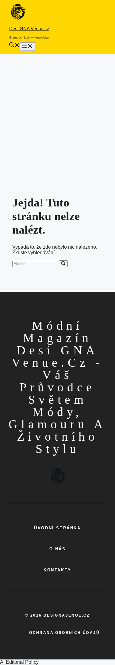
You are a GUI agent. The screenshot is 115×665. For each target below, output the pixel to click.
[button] (14, 46)
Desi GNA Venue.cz (29, 28)
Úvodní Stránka (57, 528)
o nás (57, 549)
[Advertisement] (57, 115)
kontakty (57, 570)
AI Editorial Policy (19, 662)
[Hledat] (63, 263)
